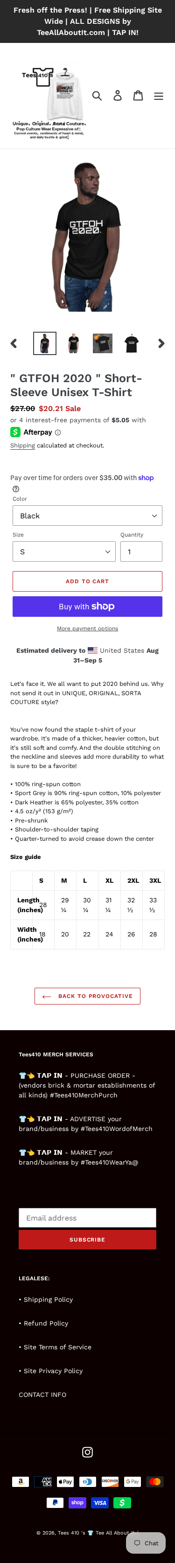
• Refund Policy (43, 1323)
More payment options (87, 628)
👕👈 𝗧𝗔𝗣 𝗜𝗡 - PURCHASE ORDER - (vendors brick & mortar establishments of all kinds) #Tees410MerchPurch (87, 1085)
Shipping (22, 445)
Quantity (131, 534)
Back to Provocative (94, 996)
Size (18, 534)
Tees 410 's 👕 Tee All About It (96, 1533)
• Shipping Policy (46, 1299)
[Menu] (158, 95)
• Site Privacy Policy (51, 1371)
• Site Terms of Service (55, 1347)
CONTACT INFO (42, 1394)
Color (20, 498)
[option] (44, 343)
